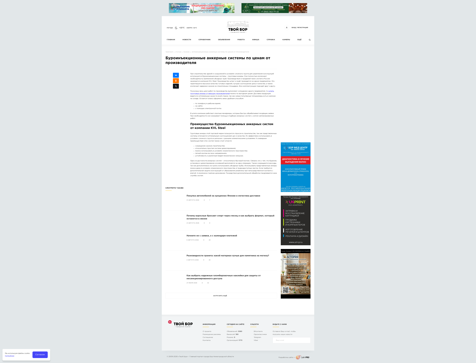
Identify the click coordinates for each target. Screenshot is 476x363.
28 (209, 240)
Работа (241, 40)
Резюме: (231, 337)
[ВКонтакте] (176, 75)
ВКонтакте (258, 331)
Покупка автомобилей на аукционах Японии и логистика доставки (223, 196)
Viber (256, 340)
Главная (171, 40)
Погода (170, 28)
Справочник (204, 40)
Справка (271, 40)
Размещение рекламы (212, 334)
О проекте (207, 331)
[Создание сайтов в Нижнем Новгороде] (302, 357)
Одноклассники (260, 334)
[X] (176, 86)
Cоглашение (208, 337)
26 (209, 260)
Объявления (224, 40)
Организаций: (234, 340)
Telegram (257, 337)
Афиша (255, 40)
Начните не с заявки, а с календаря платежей (212, 236)
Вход (294, 27)
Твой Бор (183, 356)
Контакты (207, 340)
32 (208, 283)
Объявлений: (234, 331)
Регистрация (302, 27)
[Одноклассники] (176, 80)
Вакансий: (232, 334)
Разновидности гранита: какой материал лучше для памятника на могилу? (228, 256)
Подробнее (9, 356)
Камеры (286, 40)
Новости (186, 40)
